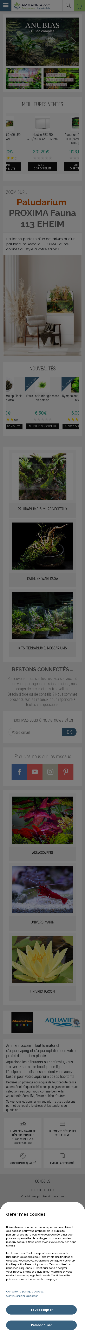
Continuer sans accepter (22, 1296)
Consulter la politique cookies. (25, 1291)
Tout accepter (42, 1310)
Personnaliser (41, 1325)
